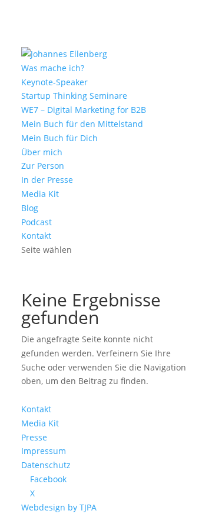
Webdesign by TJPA (59, 507)
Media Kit (40, 193)
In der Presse (47, 179)
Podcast (36, 222)
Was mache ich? (52, 68)
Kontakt (36, 235)
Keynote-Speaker (54, 82)
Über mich (41, 152)
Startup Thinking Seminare (74, 95)
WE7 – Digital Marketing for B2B (83, 109)
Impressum (43, 450)
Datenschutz (46, 464)
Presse (34, 437)
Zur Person (42, 165)
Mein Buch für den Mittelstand (82, 123)
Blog (29, 207)
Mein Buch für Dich (59, 137)
